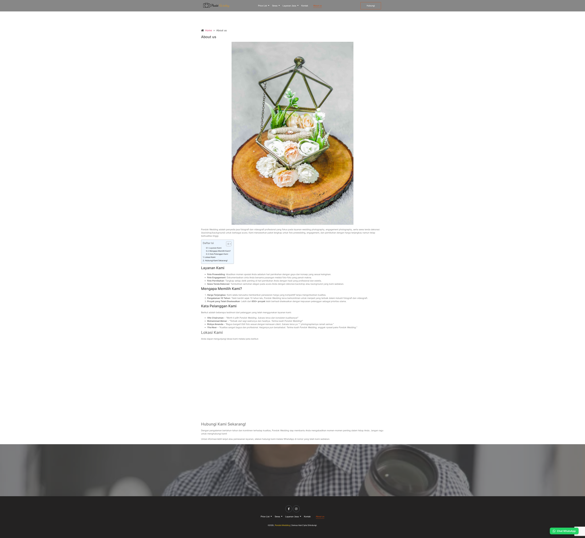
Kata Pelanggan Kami (219, 254)
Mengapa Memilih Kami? (220, 251)
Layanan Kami (215, 248)
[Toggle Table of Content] (227, 243)
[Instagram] (296, 508)
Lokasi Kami (210, 257)
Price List (262, 5)
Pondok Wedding (282, 525)
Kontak (304, 5)
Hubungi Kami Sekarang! (216, 260)
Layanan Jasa (289, 5)
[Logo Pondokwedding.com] (216, 5)
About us (317, 5)
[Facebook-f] (288, 508)
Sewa (274, 5)
